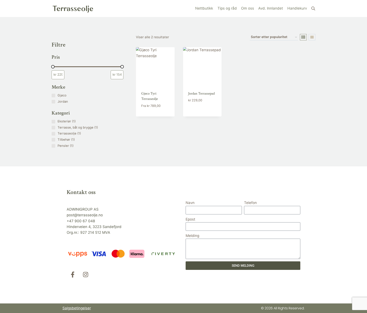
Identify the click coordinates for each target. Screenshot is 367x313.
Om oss (247, 8)
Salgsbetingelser (76, 308)
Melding (192, 236)
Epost (190, 219)
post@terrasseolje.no (85, 215)
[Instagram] (86, 274)
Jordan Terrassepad (201, 93)
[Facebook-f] (73, 274)
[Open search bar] (313, 8)
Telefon (250, 203)
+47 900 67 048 (81, 221)
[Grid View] (303, 37)
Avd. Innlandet (270, 8)
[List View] (312, 37)
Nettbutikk (204, 8)
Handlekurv (297, 8)
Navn (190, 203)
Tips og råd (227, 8)
